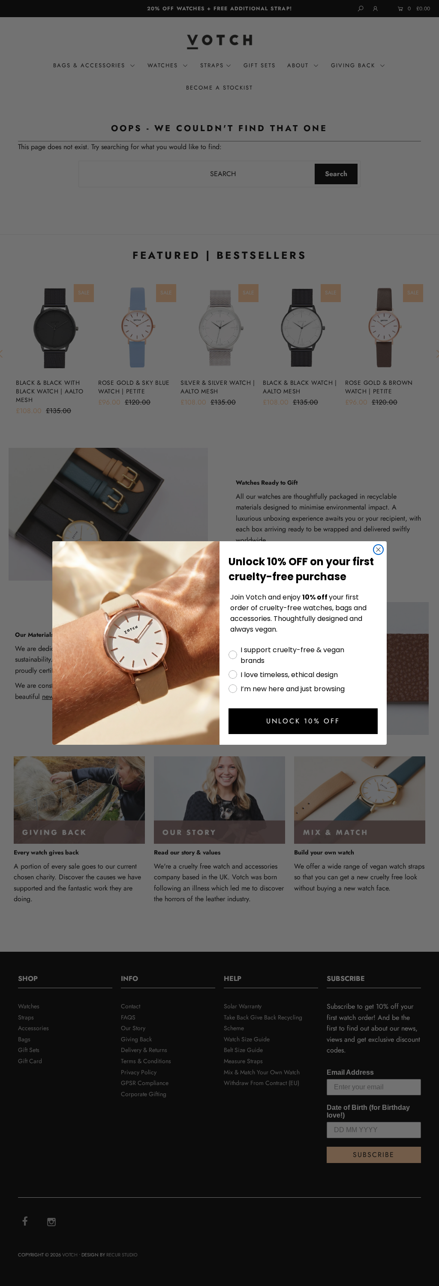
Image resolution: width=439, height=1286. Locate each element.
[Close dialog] (378, 550)
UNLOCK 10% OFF (303, 721)
